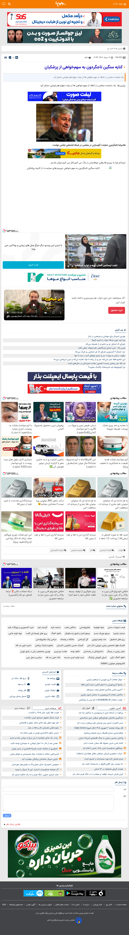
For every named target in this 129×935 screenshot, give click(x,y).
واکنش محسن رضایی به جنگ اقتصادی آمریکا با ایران (101, 738)
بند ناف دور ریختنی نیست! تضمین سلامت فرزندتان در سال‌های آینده (96, 363)
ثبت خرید (33, 265)
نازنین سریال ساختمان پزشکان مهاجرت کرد (40, 759)
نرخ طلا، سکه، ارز (18, 678)
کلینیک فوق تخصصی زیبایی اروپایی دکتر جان (106, 645)
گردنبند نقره (42, 627)
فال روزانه (22, 690)
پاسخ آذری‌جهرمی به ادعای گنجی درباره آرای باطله (101, 684)
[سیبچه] (96, 894)
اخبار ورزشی (98, 904)
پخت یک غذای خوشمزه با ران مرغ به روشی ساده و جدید (34, 738)
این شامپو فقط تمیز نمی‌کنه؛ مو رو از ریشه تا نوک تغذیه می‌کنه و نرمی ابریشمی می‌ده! (89, 359)
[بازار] (54, 894)
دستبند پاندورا (119, 633)
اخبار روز (109, 904)
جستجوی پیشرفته (16, 904)
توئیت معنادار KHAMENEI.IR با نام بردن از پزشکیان (100, 699)
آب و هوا (22, 684)
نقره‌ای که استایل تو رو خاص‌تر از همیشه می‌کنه (105, 344)
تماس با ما (76, 904)
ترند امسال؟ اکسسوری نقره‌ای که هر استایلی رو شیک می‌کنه (100, 352)
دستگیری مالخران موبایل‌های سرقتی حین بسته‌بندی (101, 718)
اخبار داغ (86, 708)
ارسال (7, 815)
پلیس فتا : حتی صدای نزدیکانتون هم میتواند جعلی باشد (101, 348)
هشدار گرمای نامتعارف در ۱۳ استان (108, 769)
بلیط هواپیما (99, 627)
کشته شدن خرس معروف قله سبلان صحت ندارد (103, 743)
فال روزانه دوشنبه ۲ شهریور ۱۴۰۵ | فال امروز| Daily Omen (99, 728)
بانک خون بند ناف (53, 657)
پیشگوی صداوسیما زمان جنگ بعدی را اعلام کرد (102, 748)
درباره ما (86, 904)
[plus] (16, 57)
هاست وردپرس (60, 651)
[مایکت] (33, 894)
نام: (124, 789)
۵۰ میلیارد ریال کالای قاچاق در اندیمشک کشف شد (102, 764)
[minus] (10, 57)
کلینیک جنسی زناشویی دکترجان (70, 645)
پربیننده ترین (50, 708)
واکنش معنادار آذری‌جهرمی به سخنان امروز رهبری (101, 694)
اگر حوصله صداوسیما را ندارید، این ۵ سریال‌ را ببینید (37, 769)
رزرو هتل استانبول (117, 639)
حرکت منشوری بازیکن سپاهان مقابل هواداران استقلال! (99, 753)
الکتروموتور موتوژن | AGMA (113, 663)
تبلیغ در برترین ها (45, 904)
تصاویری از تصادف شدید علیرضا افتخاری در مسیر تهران (35, 748)
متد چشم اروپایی (99, 639)
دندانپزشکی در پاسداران (93, 651)
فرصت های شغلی (61, 904)
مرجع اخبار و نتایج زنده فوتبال (77, 633)
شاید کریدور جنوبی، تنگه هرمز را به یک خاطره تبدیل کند (35, 774)
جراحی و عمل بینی (34, 657)
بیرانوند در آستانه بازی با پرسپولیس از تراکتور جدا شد (101, 712)
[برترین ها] (61, 3)
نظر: (124, 796)
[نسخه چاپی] (5, 57)
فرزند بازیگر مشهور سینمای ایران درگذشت (41, 718)
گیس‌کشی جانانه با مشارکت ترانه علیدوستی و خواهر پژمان (34, 754)
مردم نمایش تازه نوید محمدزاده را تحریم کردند (103, 759)
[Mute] (73, 266)
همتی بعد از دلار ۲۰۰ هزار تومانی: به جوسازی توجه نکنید (34, 743)
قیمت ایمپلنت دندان (116, 627)
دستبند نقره (56, 627)
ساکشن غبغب (70, 627)
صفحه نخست (121, 904)
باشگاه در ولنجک (67, 639)
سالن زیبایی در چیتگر (116, 651)
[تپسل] (4, 231)
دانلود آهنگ (56, 633)
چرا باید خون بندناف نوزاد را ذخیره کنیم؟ (108, 340)
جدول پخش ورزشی (17, 696)
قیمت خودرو (50, 684)
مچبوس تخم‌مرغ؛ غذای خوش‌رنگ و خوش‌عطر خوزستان (35, 764)
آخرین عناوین (115, 708)
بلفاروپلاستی (85, 627)
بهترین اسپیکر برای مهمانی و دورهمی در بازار (106, 336)
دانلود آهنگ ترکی (117, 657)
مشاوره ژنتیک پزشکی (44, 645)
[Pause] (68, 266)
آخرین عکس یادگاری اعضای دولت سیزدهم (104, 689)
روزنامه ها (51, 678)
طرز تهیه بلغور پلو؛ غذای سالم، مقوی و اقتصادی (39, 723)
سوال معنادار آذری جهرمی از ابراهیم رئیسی (104, 679)
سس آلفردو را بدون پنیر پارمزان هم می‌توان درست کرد (100, 723)
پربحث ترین (19, 708)
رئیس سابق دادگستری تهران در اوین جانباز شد (39, 733)
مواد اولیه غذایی (15, 633)
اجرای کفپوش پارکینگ (97, 657)
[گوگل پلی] (75, 894)
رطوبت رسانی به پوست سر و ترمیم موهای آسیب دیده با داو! (99, 355)
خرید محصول (117, 310)
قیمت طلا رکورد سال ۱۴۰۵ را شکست (43, 712)
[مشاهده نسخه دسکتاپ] (3, 4)
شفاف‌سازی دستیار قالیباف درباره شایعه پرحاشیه (103, 733)
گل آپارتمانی (83, 639)
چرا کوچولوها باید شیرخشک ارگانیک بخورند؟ (106, 367)
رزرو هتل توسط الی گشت (36, 633)
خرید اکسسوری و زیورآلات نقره (21, 627)
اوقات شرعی (50, 696)
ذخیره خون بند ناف (23, 645)
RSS (4, 904)
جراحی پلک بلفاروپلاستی (46, 639)
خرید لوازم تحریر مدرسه (74, 657)
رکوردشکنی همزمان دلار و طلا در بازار (43, 728)
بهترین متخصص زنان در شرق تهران (35, 651)
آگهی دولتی (30, 904)
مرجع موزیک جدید (102, 633)
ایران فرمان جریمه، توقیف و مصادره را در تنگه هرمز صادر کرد (98, 774)
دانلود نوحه (75, 651)
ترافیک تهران (50, 690)
